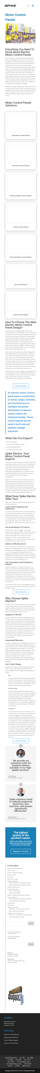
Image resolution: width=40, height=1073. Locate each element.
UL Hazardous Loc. (14, 1064)
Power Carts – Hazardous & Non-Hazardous (20, 915)
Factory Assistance (16, 932)
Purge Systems (11, 903)
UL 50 (22, 1057)
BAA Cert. (26, 1066)
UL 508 (30, 1057)
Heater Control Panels (20, 315)
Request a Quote (21, 851)
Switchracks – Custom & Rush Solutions (19, 909)
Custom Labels (11, 870)
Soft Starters (10, 905)
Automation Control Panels (21, 135)
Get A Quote (21, 385)
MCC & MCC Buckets (12, 889)
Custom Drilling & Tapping (11, 1040)
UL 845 (10, 1060)
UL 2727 (11, 1061)
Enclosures (10, 877)
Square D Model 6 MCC (15, 893)
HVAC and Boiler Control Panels (21, 196)
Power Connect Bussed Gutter (16, 911)
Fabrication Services (12, 879)
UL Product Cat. (23, 1061)
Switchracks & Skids (12, 907)
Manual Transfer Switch (13, 887)
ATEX (17, 1066)
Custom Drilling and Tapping (14, 872)
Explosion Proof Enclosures (11, 1043)
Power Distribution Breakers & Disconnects (20, 899)
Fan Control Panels (20, 285)
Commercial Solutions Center (16, 917)
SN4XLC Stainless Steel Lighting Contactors (20, 885)
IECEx (10, 1066)
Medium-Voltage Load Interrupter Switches (18, 895)
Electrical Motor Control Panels (20, 257)
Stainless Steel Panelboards (11, 1037)
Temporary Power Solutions (14, 913)
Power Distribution (12, 897)
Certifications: (11, 1057)
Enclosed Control (11, 875)
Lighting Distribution (12, 881)
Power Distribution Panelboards (17, 901)
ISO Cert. (28, 1064)
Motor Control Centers (14, 891)
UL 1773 (27, 1060)
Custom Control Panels (21, 227)
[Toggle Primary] (32, 6)
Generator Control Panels (20, 166)
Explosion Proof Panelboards (15, 868)
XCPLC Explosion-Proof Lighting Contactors (20, 882)
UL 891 (18, 1060)
